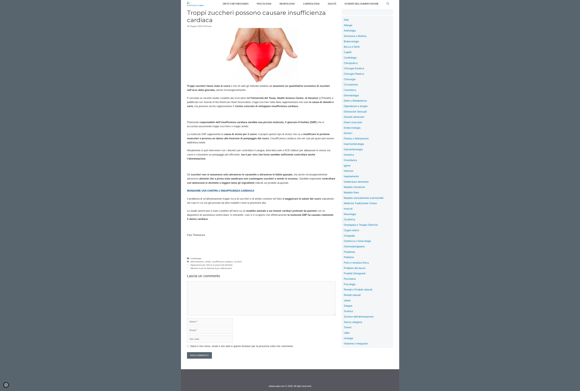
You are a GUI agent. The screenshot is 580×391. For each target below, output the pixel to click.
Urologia (348, 338)
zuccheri (238, 261)
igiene (347, 165)
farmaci (348, 133)
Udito (347, 332)
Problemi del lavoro (355, 268)
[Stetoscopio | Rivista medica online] (195, 4)
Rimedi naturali (352, 295)
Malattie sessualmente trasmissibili (363, 198)
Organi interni (351, 230)
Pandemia (349, 252)
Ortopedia (349, 235)
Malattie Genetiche (354, 187)
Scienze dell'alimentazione (359, 316)
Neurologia (287, 3)
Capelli (347, 52)
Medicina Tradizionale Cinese (360, 203)
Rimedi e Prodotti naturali (358, 289)
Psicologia (264, 3)
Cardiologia (311, 3)
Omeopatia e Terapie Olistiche (361, 224)
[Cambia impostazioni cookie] (6, 385)
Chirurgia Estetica (354, 68)
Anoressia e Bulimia (355, 36)
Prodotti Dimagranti (355, 273)
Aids (346, 19)
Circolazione (351, 84)
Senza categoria (353, 322)
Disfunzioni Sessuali (355, 111)
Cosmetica (350, 90)
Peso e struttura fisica (356, 262)
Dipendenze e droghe (356, 106)
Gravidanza (350, 160)
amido (208, 261)
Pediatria (349, 257)
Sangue (348, 305)
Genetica (349, 154)
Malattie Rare (351, 192)
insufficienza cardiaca (222, 261)
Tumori (347, 327)
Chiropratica (351, 63)
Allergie (348, 25)
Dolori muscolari (353, 122)
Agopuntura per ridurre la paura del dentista (211, 265)
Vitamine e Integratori (356, 343)
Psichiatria (350, 278)
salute (332, 3)
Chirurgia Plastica (354, 73)
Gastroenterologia (354, 144)
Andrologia (350, 30)
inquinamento (351, 176)
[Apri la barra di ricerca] (388, 4)
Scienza (348, 311)
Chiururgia (349, 79)
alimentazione (197, 261)
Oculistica (349, 219)
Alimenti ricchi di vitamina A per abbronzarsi (211, 268)
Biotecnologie (351, 41)
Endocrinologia (352, 127)
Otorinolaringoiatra (354, 246)
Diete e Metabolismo (236, 3)
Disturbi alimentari (354, 117)
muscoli (348, 208)
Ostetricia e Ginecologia (357, 241)
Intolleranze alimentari (356, 181)
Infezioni (348, 170)
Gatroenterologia (353, 149)
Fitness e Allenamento (356, 138)
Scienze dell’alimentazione (362, 3)
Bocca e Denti (352, 46)
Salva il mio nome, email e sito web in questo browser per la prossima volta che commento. (241, 346)
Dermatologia (351, 95)
